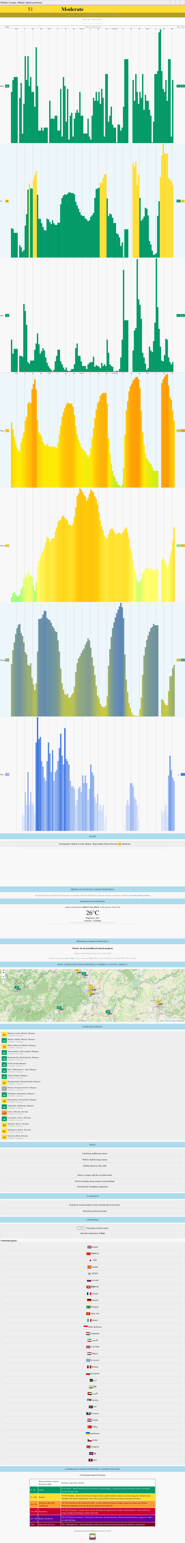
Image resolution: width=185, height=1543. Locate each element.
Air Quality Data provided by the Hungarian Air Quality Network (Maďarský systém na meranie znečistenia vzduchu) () (92, 895)
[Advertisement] (75, 867)
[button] (158, 1004)
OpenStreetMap (170, 1021)
